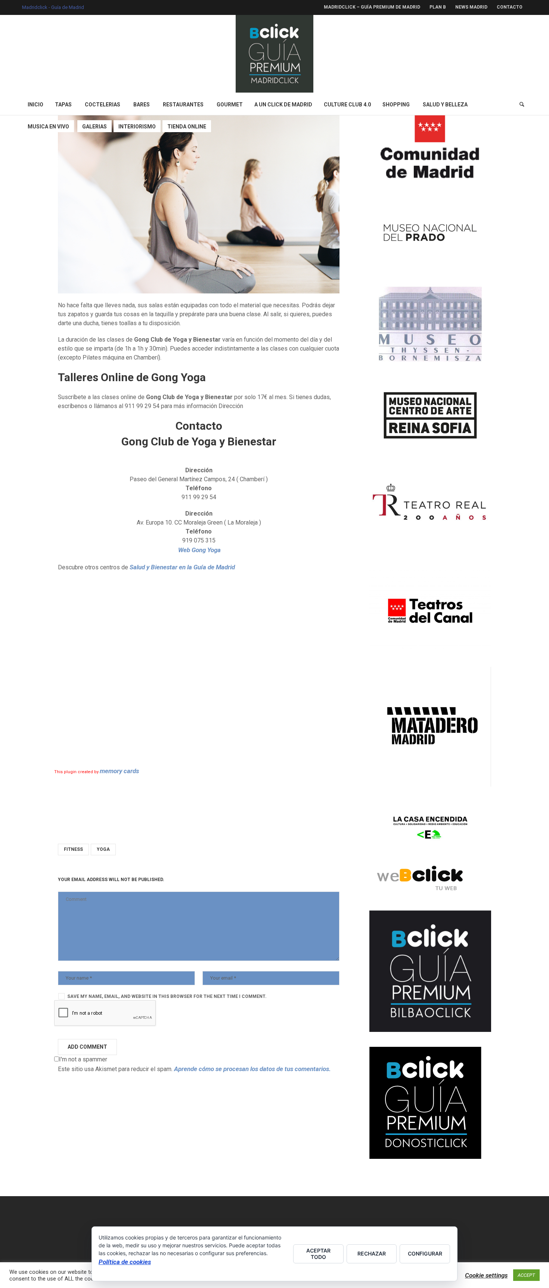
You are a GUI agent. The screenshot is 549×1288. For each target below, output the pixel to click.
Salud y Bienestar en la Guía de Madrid (182, 567)
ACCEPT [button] (526, 1275)
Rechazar (371, 1253)
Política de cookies (125, 1262)
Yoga (103, 849)
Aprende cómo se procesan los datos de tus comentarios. (252, 1069)
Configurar (425, 1253)
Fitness (73, 849)
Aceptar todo (318, 1253)
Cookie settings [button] (486, 1275)
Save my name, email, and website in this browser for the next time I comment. (167, 996)
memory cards (119, 771)
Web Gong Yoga (199, 550)
